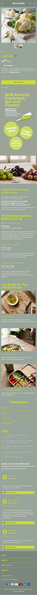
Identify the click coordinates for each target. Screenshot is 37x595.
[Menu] (2, 3)
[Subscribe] (35, 576)
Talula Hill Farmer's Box (15, 589)
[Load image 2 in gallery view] (21, 46)
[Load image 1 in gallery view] (16, 46)
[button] (30, 3)
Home (2, 51)
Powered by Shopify (18, 591)
